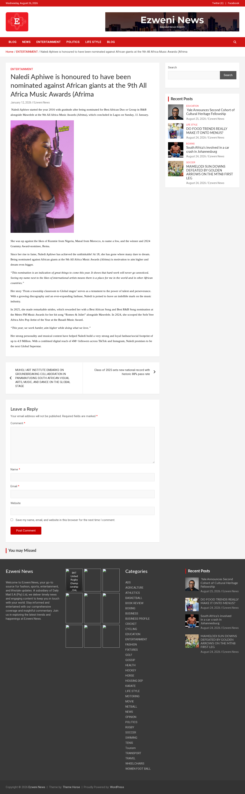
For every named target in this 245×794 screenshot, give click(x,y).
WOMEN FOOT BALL (138, 768)
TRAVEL (130, 758)
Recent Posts (182, 99)
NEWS (26, 42)
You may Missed (22, 551)
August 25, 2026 (196, 118)
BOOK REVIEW (134, 603)
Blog (12, 42)
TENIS (129, 743)
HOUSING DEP (134, 680)
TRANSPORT (133, 753)
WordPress (117, 787)
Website (16, 503)
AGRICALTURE (134, 587)
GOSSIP (130, 660)
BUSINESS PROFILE (137, 618)
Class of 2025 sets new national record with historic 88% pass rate (122, 372)
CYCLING (131, 629)
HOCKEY (130, 670)
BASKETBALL (133, 598)
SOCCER (190, 162)
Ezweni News (42, 102)
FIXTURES (131, 649)
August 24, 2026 (196, 137)
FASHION (131, 644)
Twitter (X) (218, 3)
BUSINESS (131, 613)
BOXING (190, 143)
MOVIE (129, 701)
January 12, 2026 (21, 102)
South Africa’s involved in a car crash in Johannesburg (216, 619)
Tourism (130, 748)
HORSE (129, 675)
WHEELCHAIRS (134, 763)
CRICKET (131, 624)
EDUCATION (192, 106)
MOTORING (132, 696)
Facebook (233, 3)
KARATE (130, 686)
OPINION (130, 717)
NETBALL (131, 706)
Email (15, 486)
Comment (18, 423)
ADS (128, 582)
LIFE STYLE (93, 42)
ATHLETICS (132, 593)
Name (15, 469)
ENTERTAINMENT (48, 42)
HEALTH (130, 665)
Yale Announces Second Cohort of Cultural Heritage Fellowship (219, 583)
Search (172, 67)
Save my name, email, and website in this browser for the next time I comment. (65, 520)
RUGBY (129, 727)
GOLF (128, 655)
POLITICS (73, 42)
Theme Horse (71, 787)
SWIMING (131, 737)
